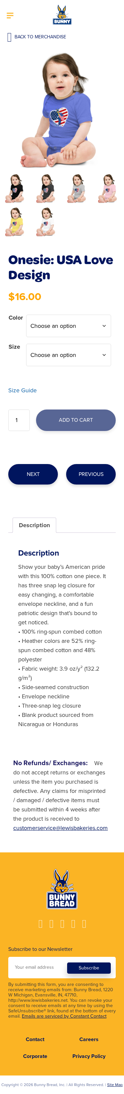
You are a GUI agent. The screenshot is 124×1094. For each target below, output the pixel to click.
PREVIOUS (91, 474)
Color (16, 317)
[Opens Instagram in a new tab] (51, 923)
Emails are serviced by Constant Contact (64, 1016)
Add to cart (76, 420)
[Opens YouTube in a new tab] (62, 923)
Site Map (115, 1084)
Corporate (35, 1056)
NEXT (33, 474)
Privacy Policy (88, 1056)
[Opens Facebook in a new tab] (40, 923)
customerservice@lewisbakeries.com (60, 828)
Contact (35, 1039)
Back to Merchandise (39, 37)
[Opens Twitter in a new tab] (72, 923)
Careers (89, 1039)
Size (14, 346)
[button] (10, 16)
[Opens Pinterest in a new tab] (83, 923)
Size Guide (22, 390)
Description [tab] (34, 525)
